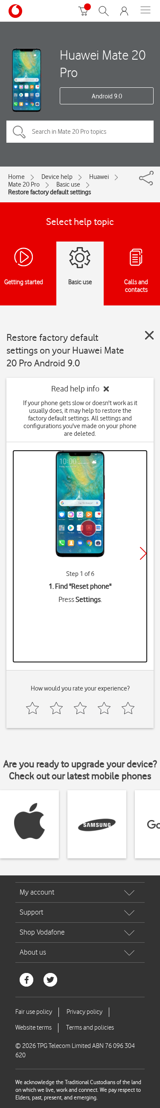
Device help (57, 177)
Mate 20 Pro (24, 184)
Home (16, 177)
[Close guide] (149, 335)
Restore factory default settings (49, 192)
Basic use (68, 184)
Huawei (99, 177)
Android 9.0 (107, 96)
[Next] (143, 553)
